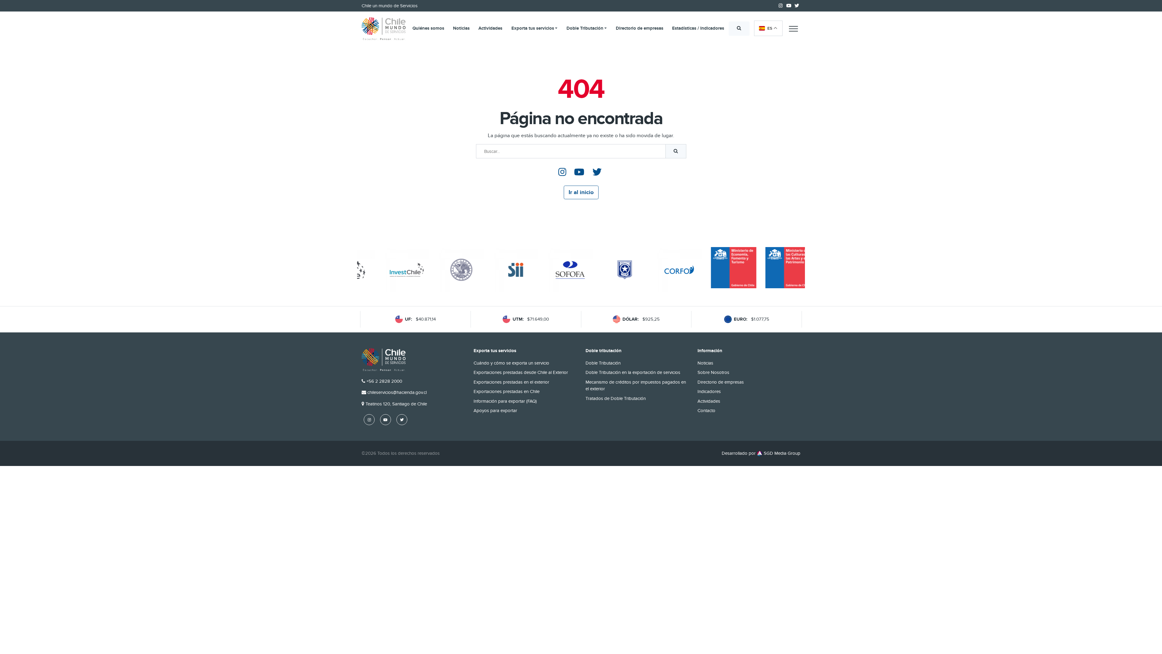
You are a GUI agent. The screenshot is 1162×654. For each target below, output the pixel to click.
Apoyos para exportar (495, 410)
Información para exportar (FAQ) (505, 401)
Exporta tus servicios (532, 28)
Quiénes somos (428, 28)
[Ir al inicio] (383, 28)
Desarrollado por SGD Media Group (761, 453)
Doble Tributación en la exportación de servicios (633, 372)
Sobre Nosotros (713, 372)
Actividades (490, 28)
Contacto (706, 410)
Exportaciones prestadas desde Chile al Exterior (521, 372)
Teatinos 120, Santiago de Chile (396, 404)
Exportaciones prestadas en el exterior (511, 382)
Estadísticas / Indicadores (698, 28)
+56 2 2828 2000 (384, 381)
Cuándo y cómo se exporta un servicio (511, 363)
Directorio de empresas (639, 28)
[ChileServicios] (383, 359)
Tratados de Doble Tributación (616, 398)
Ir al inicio (581, 192)
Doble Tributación (584, 28)
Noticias (461, 28)
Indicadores (709, 391)
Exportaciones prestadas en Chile (507, 391)
